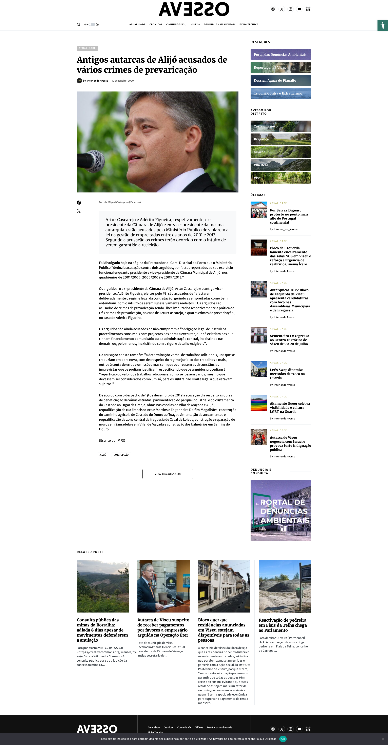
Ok (283, 738)
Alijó (103, 454)
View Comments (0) (168, 474)
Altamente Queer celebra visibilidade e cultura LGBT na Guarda (290, 407)
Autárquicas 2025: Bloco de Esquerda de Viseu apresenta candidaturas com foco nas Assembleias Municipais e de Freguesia (290, 300)
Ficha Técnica (155, 732)
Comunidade (184, 727)
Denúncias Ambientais (219, 727)
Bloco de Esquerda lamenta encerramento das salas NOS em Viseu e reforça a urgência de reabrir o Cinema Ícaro (290, 256)
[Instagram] (290, 9)
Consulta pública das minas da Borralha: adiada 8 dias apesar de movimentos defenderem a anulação (102, 630)
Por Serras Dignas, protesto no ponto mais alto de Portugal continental (289, 216)
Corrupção (121, 454)
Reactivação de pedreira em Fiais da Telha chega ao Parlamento (283, 625)
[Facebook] (273, 9)
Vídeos (199, 727)
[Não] (383, 739)
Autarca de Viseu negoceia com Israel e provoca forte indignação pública (290, 443)
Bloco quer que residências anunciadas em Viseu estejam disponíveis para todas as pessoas (223, 630)
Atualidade (87, 48)
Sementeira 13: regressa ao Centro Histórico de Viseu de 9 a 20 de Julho (289, 340)
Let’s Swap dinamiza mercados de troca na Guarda (287, 374)
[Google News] (308, 9)
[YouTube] (299, 9)
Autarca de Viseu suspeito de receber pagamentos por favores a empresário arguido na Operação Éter (163, 627)
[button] (382, 25)
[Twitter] (281, 9)
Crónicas (168, 727)
